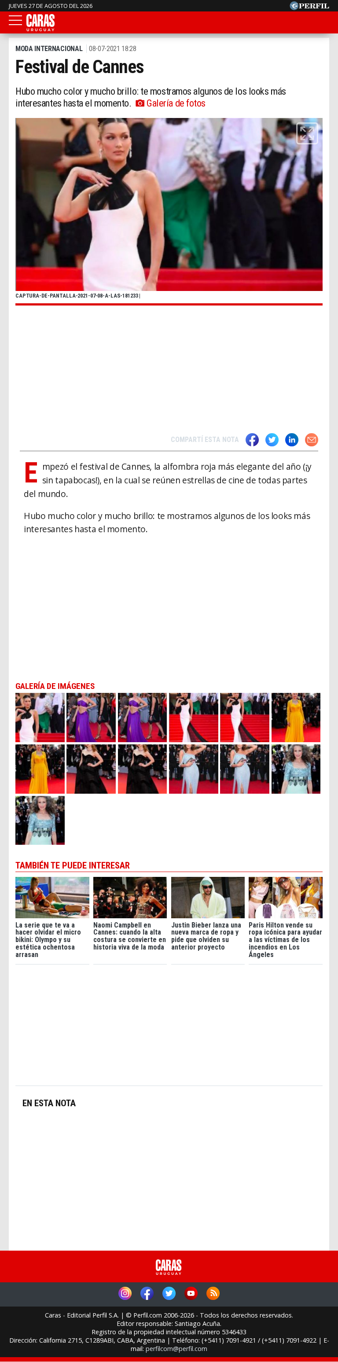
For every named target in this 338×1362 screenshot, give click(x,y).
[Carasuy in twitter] (169, 1294)
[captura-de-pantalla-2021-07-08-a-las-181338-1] (40, 820)
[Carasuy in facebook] (147, 1294)
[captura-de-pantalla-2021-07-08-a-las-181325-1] (244, 717)
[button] (307, 133)
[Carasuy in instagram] (125, 1294)
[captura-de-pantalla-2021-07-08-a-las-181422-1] (244, 769)
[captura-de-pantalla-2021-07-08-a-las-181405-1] (40, 769)
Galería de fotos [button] (176, 103)
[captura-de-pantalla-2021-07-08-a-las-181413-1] (142, 769)
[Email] (311, 439)
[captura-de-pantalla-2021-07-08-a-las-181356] (91, 717)
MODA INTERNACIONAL (48, 48)
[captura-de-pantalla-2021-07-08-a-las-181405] (296, 717)
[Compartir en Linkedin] (291, 439)
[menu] (15, 23)
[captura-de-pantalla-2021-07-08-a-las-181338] (296, 769)
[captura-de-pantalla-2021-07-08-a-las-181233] (40, 717)
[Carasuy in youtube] (191, 1294)
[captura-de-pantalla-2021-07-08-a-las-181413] (91, 769)
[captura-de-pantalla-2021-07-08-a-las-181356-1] (142, 717)
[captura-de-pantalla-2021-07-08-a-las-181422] (193, 769)
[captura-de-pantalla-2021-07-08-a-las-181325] (193, 717)
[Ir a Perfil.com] (309, 7)
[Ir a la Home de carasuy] (40, 29)
